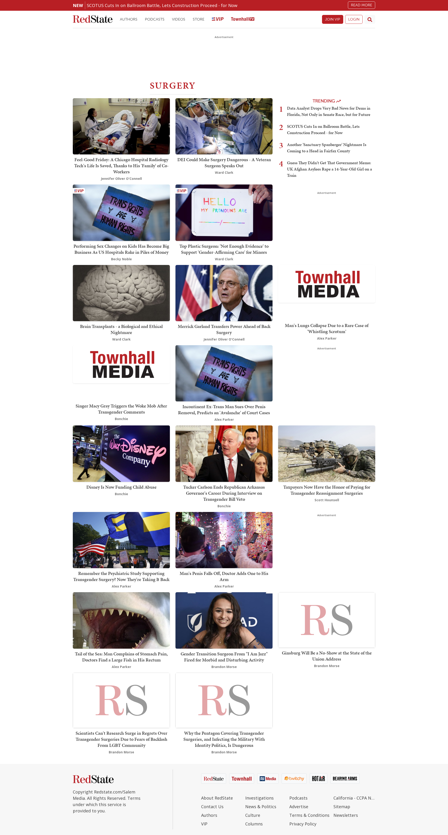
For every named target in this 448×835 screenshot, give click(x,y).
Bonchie (121, 419)
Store (198, 19)
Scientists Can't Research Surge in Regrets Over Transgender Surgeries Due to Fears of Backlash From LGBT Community (121, 739)
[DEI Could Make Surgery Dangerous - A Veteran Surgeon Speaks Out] (224, 126)
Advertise (298, 806)
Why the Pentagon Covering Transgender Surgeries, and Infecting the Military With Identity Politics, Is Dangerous (224, 739)
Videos (178, 19)
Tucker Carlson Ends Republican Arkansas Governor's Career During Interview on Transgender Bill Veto (224, 493)
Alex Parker (326, 338)
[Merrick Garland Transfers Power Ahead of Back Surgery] (224, 292)
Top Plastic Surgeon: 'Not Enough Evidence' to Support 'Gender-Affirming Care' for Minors (224, 249)
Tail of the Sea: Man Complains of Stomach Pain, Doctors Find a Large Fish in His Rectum (121, 657)
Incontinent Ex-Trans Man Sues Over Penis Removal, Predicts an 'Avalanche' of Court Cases (224, 409)
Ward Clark (224, 172)
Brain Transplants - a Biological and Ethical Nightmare (121, 329)
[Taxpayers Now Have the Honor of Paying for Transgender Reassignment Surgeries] (326, 453)
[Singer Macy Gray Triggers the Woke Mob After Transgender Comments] (121, 363)
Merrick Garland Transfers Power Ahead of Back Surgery (224, 329)
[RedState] (92, 19)
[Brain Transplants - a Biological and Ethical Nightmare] (121, 292)
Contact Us (212, 806)
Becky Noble (121, 259)
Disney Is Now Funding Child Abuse (121, 487)
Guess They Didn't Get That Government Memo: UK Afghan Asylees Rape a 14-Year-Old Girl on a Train (329, 169)
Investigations (259, 798)
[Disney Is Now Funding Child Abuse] (121, 453)
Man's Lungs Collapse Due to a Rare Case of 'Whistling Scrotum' (326, 328)
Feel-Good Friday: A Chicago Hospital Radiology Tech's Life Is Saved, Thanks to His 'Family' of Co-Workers (121, 165)
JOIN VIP (332, 19)
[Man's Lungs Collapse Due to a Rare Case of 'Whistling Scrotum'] (326, 283)
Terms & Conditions (309, 815)
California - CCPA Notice (354, 798)
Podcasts (154, 19)
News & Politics (260, 806)
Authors (128, 19)
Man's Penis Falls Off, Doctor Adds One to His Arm (224, 576)
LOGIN (354, 19)
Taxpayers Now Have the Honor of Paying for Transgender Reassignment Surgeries (326, 490)
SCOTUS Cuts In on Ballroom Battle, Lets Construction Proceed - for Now (162, 5)
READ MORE (361, 5)
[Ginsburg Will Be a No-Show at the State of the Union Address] (326, 619)
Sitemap (341, 806)
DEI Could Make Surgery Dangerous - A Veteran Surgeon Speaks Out (224, 162)
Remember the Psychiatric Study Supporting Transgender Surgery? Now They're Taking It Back (121, 576)
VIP (204, 824)
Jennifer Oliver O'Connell (121, 178)
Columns (254, 824)
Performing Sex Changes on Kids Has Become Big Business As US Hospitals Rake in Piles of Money (121, 249)
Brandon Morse (224, 667)
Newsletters (345, 815)
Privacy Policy (302, 824)
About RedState (217, 798)
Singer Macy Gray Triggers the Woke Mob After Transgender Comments (121, 409)
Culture (252, 815)
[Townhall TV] (242, 19)
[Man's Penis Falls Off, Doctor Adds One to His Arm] (224, 539)
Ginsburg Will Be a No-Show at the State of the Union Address (327, 656)
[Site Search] (369, 19)
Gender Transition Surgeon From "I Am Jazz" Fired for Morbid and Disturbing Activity (224, 657)
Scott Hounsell (327, 500)
